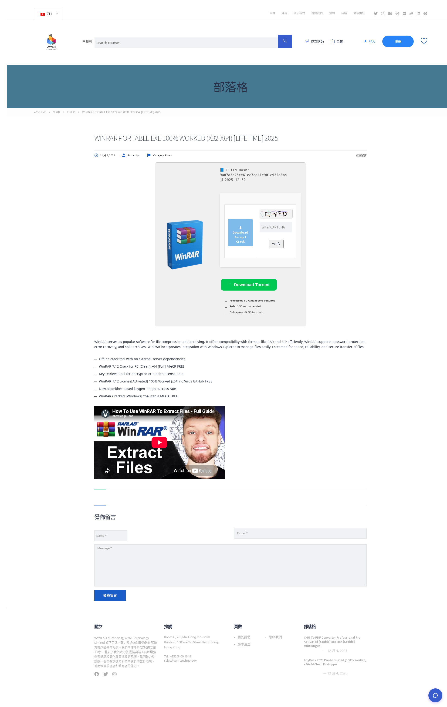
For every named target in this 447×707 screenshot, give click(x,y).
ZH (48, 14)
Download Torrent (251, 284)
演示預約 (359, 13)
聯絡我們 (317, 13)
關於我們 (299, 13)
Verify (276, 243)
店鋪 (344, 13)
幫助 (332, 13)
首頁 (272, 13)
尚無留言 (361, 155)
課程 (284, 13)
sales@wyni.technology (180, 660)
